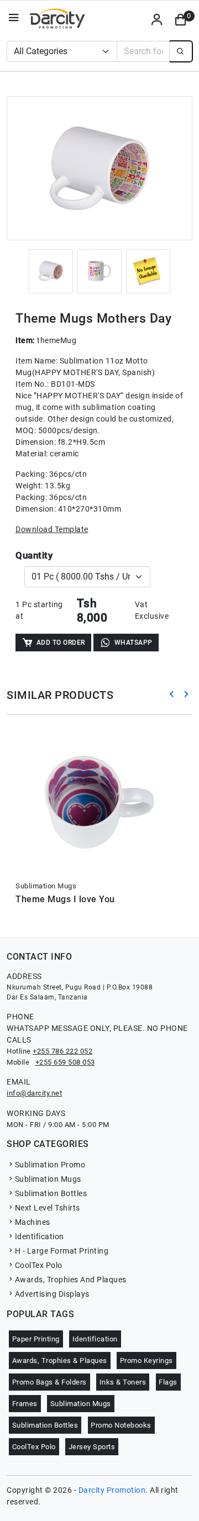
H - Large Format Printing (61, 1250)
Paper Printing (36, 1339)
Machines (32, 1222)
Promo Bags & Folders (49, 1382)
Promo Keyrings (146, 1360)
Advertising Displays (52, 1294)
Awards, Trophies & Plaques (59, 1360)
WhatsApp (133, 642)
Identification (39, 1236)
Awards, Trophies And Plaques (71, 1279)
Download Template (51, 529)
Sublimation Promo (50, 1164)
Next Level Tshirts (47, 1207)
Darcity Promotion (112, 1490)
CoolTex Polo (38, 1265)
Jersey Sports (92, 1447)
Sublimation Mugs (48, 1179)
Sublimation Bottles (51, 1193)
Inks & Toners (123, 1382)
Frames (25, 1403)
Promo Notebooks (121, 1425)
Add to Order (60, 642)
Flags (168, 1382)
